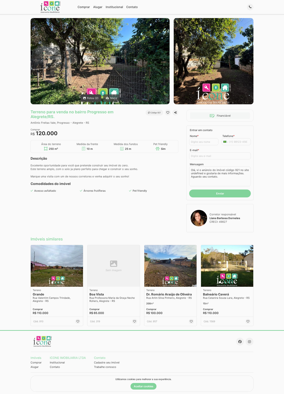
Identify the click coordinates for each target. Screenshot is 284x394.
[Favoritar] (168, 112)
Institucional (114, 7)
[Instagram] (249, 342)
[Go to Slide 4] (61, 282)
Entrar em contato (201, 130)
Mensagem (197, 164)
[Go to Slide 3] (58, 282)
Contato (132, 7)
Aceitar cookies (143, 386)
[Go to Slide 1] (52, 282)
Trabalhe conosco (105, 367)
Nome (194, 136)
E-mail (194, 150)
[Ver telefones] (250, 7)
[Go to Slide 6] (234, 282)
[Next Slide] (79, 266)
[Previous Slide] (34, 266)
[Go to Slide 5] (231, 282)
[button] (57, 266)
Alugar (97, 7)
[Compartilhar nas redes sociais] (175, 112)
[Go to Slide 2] (55, 282)
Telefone (228, 136)
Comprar (84, 7)
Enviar (220, 193)
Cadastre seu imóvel (106, 362)
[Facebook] (240, 342)
